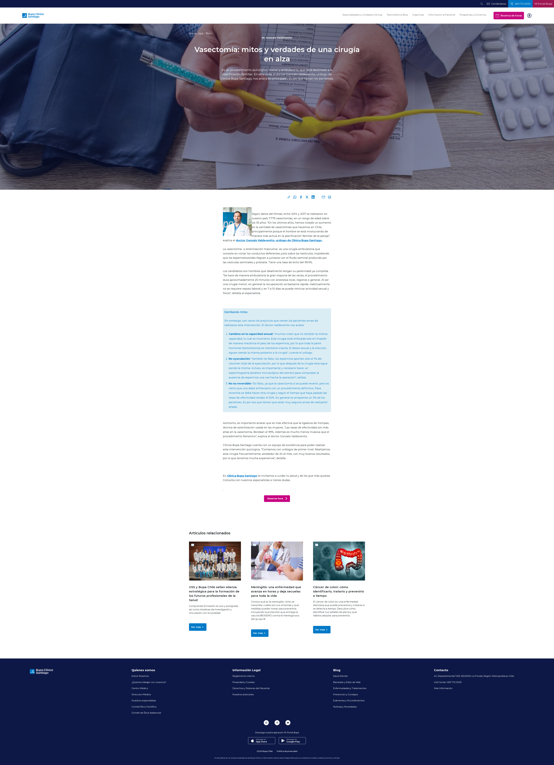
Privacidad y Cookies (243, 682)
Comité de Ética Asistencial (146, 712)
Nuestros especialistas (144, 700)
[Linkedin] (313, 197)
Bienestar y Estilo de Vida (346, 682)
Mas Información (443, 688)
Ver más (196, 626)
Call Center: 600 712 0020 (448, 682)
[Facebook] (301, 197)
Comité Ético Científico (144, 706)
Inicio (201, 33)
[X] (307, 197)
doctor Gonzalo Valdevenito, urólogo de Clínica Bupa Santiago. (279, 240)
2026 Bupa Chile (265, 751)
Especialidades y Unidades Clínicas (362, 14)
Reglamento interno (243, 675)
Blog (208, 33)
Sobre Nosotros (140, 675)
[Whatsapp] (294, 197)
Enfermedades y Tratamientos (349, 688)
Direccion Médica (141, 694)
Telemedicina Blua (397, 14)
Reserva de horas (511, 15)
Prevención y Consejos (345, 694)
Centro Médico (140, 688)
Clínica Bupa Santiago (242, 475)
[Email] (323, 197)
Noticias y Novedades (345, 706)
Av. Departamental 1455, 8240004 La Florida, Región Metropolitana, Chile (474, 675)
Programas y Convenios (473, 14)
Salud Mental (340, 675)
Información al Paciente (441, 14)
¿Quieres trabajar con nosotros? (149, 682)
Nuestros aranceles (243, 694)
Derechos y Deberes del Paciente (251, 688)
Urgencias (418, 14)
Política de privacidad (287, 751)
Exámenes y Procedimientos (348, 700)
